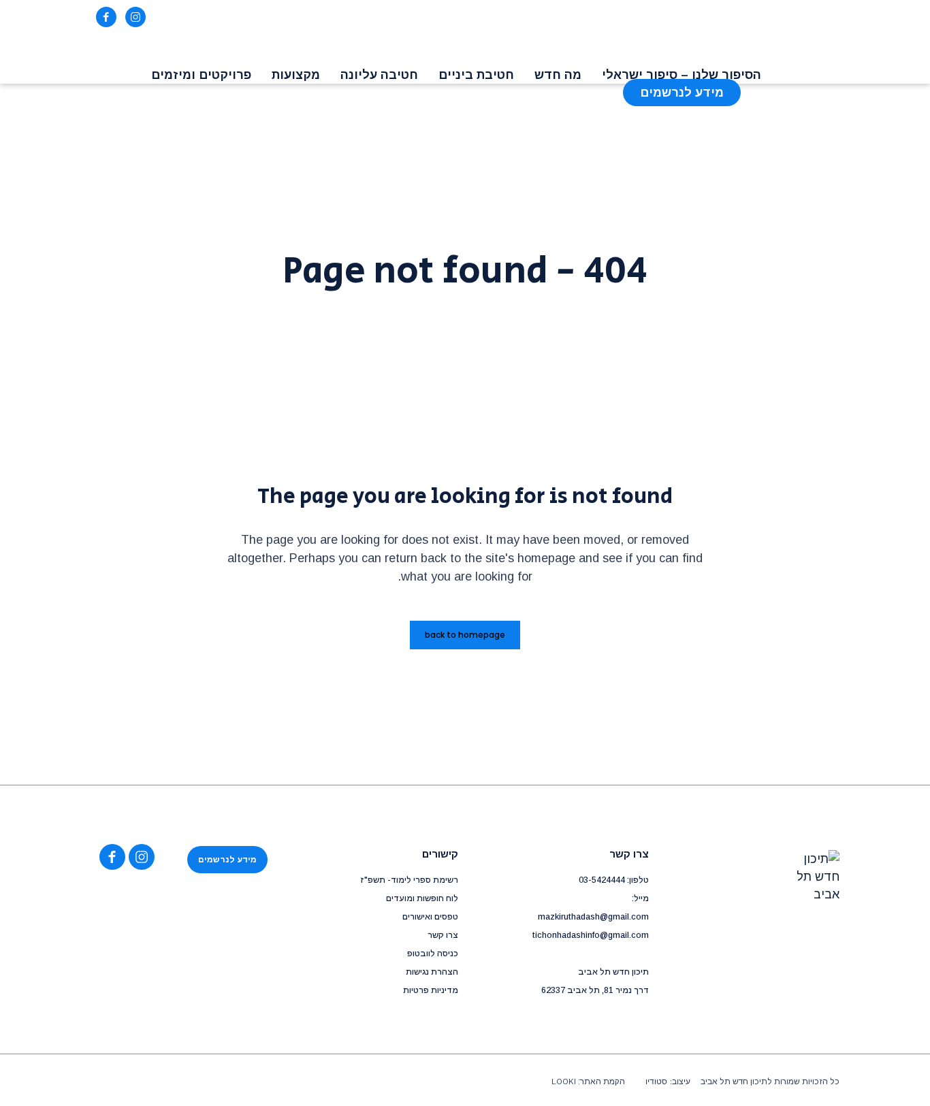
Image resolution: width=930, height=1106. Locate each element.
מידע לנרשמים (227, 859)
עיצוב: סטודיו (667, 1081)
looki (563, 1081)
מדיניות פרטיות (430, 990)
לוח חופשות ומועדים (422, 898)
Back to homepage (465, 634)
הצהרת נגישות (432, 972)
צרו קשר (443, 935)
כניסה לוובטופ (432, 953)
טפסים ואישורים (430, 917)
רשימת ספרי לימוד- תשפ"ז (409, 880)
